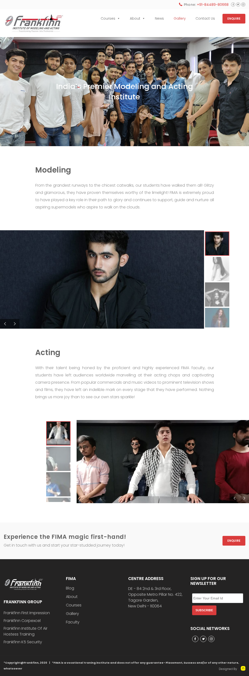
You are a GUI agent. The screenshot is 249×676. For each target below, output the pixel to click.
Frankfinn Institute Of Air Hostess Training (25, 631)
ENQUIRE (233, 18)
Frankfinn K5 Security (23, 642)
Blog (70, 588)
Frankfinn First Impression (27, 613)
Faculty (73, 622)
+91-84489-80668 (213, 4)
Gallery (180, 18)
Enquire (233, 541)
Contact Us (205, 18)
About (135, 18)
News (159, 18)
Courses (108, 18)
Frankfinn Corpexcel (22, 620)
